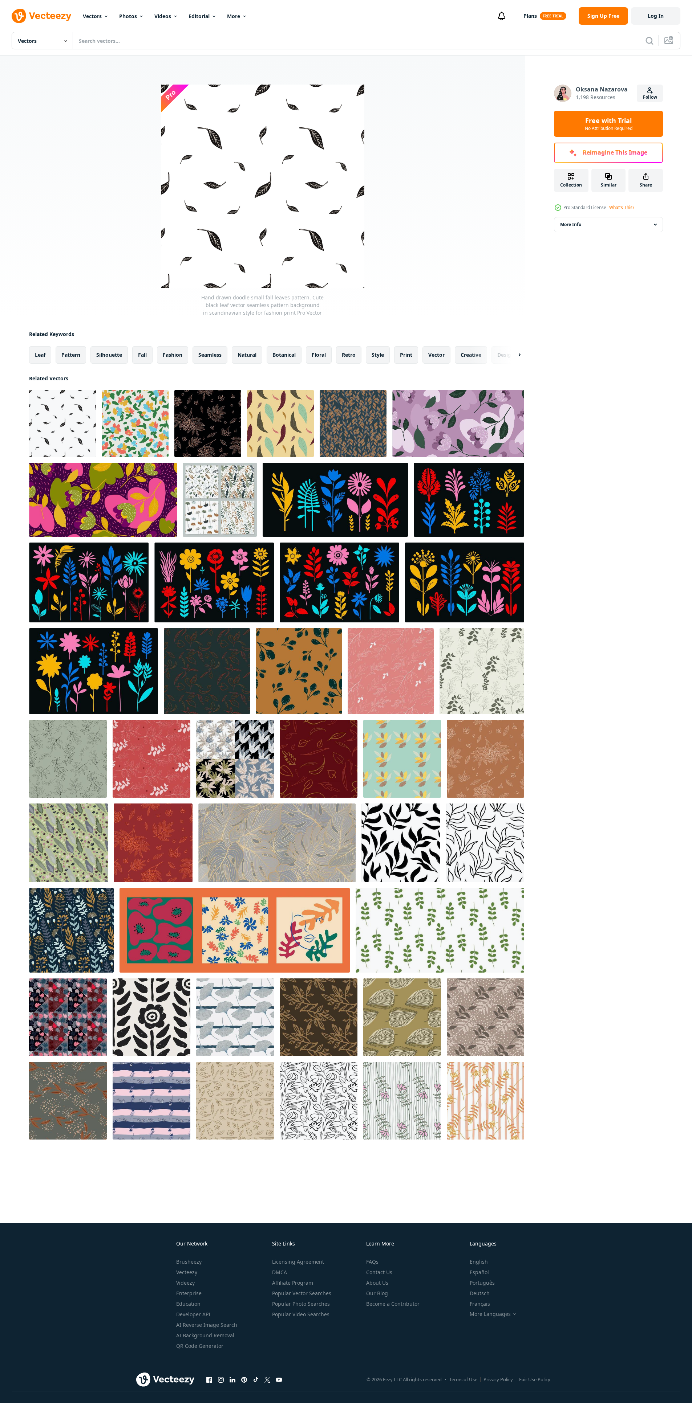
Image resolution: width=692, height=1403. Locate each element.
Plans (530, 15)
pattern (70, 354)
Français (480, 1303)
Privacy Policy (498, 1379)
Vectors (92, 16)
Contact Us (379, 1272)
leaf (40, 354)
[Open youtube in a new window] (279, 1379)
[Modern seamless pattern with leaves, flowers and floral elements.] (220, 500)
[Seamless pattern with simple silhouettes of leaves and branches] (400, 842)
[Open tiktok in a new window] (256, 1379)
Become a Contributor (393, 1303)
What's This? (621, 207)
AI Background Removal (205, 1335)
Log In (656, 15)
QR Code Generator (199, 1345)
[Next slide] (513, 355)
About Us (377, 1282)
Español (479, 1272)
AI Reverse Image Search (206, 1324)
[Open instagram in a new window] (221, 1379)
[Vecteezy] (41, 16)
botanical (284, 354)
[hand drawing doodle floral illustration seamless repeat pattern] (135, 423)
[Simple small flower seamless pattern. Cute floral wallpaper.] (151, 1101)
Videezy (185, 1282)
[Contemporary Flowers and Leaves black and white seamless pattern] (151, 1017)
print (406, 354)
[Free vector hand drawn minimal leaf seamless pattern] (391, 671)
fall (142, 354)
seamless (210, 354)
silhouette (109, 354)
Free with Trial (608, 123)
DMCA (279, 1272)
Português (482, 1282)
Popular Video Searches (300, 1314)
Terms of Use (463, 1379)
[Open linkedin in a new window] (232, 1379)
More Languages (490, 1314)
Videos (162, 16)
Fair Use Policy (534, 1379)
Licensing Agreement (298, 1261)
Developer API (193, 1314)
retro (349, 354)
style (378, 354)
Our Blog (377, 1293)
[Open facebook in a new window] (209, 1379)
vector (436, 354)
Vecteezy (186, 1272)
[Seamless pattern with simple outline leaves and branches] (485, 842)
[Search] (649, 40)
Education (188, 1303)
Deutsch (480, 1293)
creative (471, 354)
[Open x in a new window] (267, 1379)
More (233, 16)
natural (247, 354)
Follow (650, 97)
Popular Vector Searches (301, 1293)
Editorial (199, 16)
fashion (172, 354)
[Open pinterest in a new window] (244, 1379)
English (479, 1261)
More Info (570, 224)
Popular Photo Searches (301, 1303)
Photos (128, 16)
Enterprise (189, 1293)
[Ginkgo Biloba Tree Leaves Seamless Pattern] (235, 1017)
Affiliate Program (292, 1282)
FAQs (372, 1261)
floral (319, 354)
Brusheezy (189, 1261)
